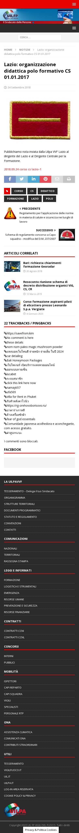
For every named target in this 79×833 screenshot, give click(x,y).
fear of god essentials (21, 419)
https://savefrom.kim (20, 333)
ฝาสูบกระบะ (14, 433)
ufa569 (11, 392)
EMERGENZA (11, 593)
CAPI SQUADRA (13, 694)
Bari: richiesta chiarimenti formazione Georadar (42, 264)
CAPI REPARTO (12, 687)
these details (15, 342)
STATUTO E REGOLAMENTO (20, 517)
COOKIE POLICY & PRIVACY (20, 795)
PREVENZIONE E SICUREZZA (20, 605)
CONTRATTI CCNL (14, 637)
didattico (47, 191)
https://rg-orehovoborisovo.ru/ (27, 405)
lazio (35, 198)
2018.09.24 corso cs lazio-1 (22, 169)
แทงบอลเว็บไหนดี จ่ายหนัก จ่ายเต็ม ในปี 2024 (35, 351)
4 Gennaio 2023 (35, 313)
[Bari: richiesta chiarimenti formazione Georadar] (12, 266)
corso (18, 191)
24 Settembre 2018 (19, 87)
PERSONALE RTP (14, 713)
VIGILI (7, 700)
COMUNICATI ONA (15, 738)
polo (49, 198)
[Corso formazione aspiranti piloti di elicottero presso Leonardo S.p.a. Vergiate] (12, 306)
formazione (15, 198)
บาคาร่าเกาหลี (16, 410)
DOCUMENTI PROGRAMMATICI (22, 510)
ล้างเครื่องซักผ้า (16, 414)
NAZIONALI (10, 548)
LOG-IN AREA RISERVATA (18, 789)
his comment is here (20, 338)
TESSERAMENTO (14, 763)
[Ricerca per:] (39, 37)
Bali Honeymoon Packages (24, 360)
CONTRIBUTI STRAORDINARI (20, 745)
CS (31, 191)
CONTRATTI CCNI (14, 631)
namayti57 (13, 387)
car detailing (14, 356)
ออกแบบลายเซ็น (17, 369)
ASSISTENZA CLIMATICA (18, 732)
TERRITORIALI (12, 555)
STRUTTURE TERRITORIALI (19, 504)
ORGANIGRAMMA (14, 497)
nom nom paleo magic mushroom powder (35, 347)
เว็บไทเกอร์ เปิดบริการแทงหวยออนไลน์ (31, 365)
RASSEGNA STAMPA (16, 561)
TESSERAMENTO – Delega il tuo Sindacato (29, 491)
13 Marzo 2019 (34, 293)
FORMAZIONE (12, 580)
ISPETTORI (10, 681)
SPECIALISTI (11, 707)
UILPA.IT (9, 783)
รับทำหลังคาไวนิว (18, 401)
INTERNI (8, 656)
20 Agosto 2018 (34, 271)
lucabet (11, 374)
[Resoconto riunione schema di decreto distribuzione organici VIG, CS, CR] (12, 285)
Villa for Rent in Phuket (21, 397)
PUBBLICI (9, 662)
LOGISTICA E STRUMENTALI (20, 586)
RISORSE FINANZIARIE (17, 612)
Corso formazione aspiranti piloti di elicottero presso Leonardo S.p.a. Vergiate (47, 305)
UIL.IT (7, 776)
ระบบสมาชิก (14, 378)
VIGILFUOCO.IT (12, 770)
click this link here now (21, 383)
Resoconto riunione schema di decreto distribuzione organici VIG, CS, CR (48, 285)
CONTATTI (10, 530)
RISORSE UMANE (14, 599)
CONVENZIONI (12, 523)
